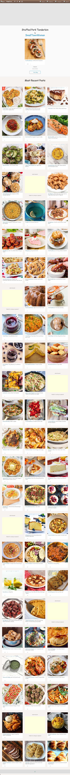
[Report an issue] (43, 64)
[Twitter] (20, 1)
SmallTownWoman (35, 35)
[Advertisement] (35, 14)
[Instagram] (22, 1)
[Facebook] (17, 1)
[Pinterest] (15, 1)
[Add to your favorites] (29, 64)
